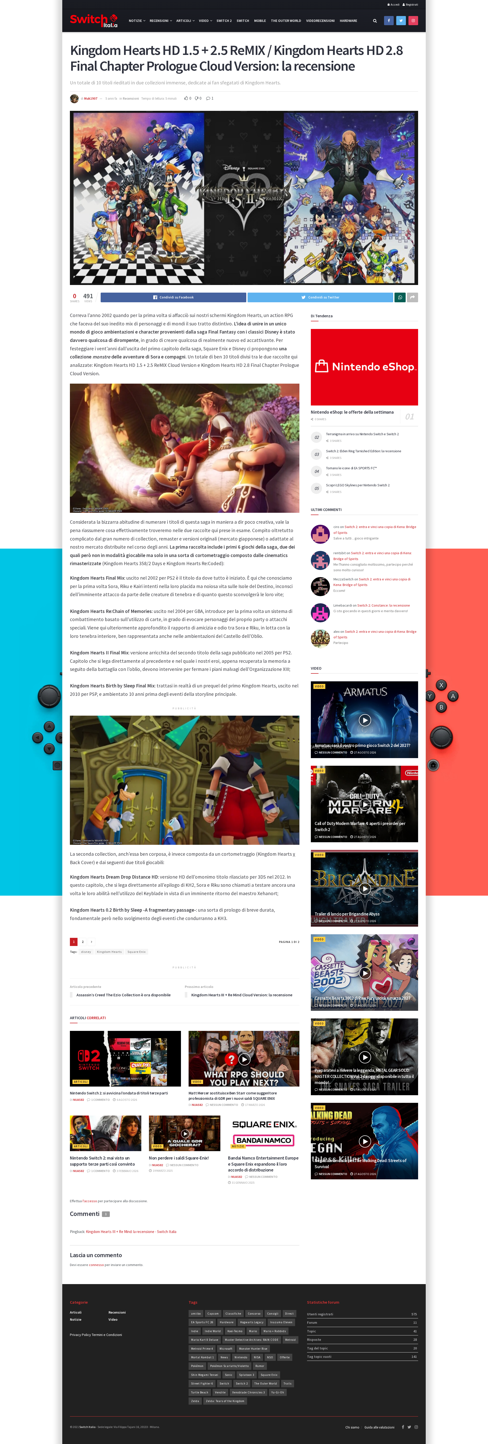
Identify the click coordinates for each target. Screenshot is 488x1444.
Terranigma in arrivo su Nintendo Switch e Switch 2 (362, 434)
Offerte (285, 1357)
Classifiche (233, 1313)
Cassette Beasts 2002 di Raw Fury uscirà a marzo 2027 (362, 998)
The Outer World (286, 20)
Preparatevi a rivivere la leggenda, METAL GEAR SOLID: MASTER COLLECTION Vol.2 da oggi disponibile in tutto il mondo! (364, 1076)
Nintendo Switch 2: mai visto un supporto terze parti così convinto (102, 1161)
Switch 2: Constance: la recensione (383, 605)
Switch (243, 20)
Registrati (411, 4)
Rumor (259, 1366)
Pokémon (197, 1366)
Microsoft (226, 1348)
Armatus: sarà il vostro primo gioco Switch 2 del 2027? (362, 745)
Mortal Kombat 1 (202, 1357)
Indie (194, 1331)
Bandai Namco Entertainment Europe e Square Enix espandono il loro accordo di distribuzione (263, 1164)
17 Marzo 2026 (255, 1105)
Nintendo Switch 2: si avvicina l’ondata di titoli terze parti (119, 1092)
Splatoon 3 (246, 1375)
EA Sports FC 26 (202, 1322)
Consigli (273, 1313)
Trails (288, 1383)
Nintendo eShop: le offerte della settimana (352, 412)
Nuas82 (78, 1100)
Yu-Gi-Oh (277, 1392)
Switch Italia (87, 1427)
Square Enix (137, 952)
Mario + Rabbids (275, 1331)
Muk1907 (90, 98)
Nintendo (241, 1357)
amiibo (196, 1313)
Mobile (260, 20)
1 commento (100, 1100)
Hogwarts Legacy (252, 1322)
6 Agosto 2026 (126, 1100)
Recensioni (159, 20)
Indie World (213, 1331)
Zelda (195, 1401)
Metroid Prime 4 (202, 1348)
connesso (96, 1264)
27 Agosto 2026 (365, 752)
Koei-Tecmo (234, 1331)
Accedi (395, 4)
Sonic (229, 1375)
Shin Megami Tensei (204, 1375)
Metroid (290, 1340)
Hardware (348, 20)
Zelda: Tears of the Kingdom (225, 1401)
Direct (289, 1313)
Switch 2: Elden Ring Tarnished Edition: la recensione (363, 451)
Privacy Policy (80, 1334)
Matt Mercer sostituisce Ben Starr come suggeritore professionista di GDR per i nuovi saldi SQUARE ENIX (233, 1095)
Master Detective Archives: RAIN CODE (252, 1340)
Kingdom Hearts (109, 952)
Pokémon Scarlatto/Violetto (229, 1366)
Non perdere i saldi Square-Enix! (179, 1158)
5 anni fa (111, 98)
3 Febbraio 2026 (127, 1171)
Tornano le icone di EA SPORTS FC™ (351, 468)
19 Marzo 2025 (162, 1170)
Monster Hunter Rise (253, 1348)
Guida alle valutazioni (379, 1427)
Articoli (183, 20)
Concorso (254, 1313)
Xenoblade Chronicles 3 (248, 1392)
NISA (257, 1357)
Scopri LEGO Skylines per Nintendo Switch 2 (357, 485)
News (224, 1357)
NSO (270, 1357)
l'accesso (90, 1201)
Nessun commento (223, 1105)
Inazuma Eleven (281, 1322)
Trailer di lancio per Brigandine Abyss (347, 914)
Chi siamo (352, 1427)
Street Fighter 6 (202, 1383)
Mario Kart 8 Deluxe (204, 1340)
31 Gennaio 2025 (242, 1182)
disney (86, 952)
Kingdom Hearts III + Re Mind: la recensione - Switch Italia (131, 1231)
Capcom (213, 1313)
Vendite (220, 1392)
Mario (253, 1331)
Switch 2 (224, 20)
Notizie (135, 20)
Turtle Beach (199, 1392)
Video (204, 20)
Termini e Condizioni (107, 1334)
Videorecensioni (320, 20)
